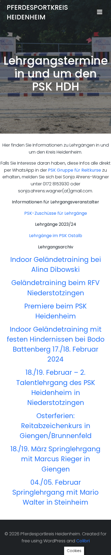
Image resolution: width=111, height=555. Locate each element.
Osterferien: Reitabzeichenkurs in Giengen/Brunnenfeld (56, 425)
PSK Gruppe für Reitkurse (74, 170)
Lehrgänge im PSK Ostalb (55, 236)
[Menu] (99, 12)
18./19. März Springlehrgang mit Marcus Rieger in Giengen (55, 459)
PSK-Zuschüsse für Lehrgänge (55, 213)
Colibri (83, 541)
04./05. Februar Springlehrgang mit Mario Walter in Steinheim (55, 492)
